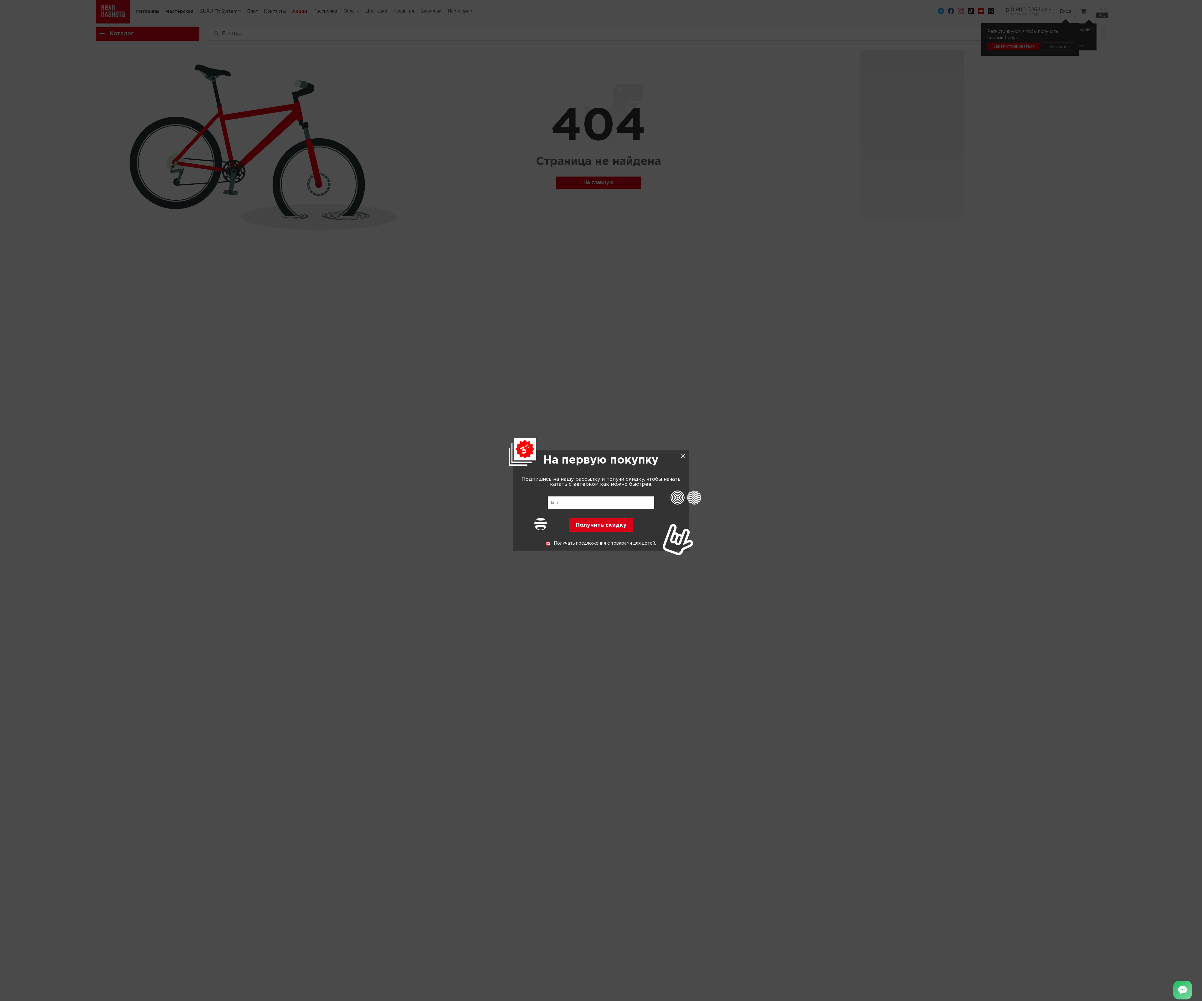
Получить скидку (601, 525)
